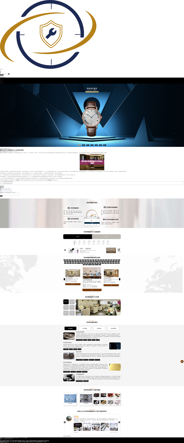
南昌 (99, 261)
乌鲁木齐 (96, 264)
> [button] (119, 422)
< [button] (64, 422)
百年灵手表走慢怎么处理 (7, 183)
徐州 (81, 261)
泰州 (84, 264)
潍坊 (91, 261)
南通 (65, 261)
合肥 (68, 261)
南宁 (102, 261)
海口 (100, 264)
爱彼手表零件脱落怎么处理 (8, 181)
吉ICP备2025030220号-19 (8, 438)
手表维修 (1, 148)
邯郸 (118, 261)
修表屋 (26, 437)
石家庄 (108, 261)
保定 (116, 261)
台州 (93, 264)
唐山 (78, 261)
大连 (83, 261)
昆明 (88, 261)
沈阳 (105, 261)
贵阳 (93, 261)
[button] (64, 279)
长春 (111, 261)
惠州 (86, 264)
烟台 (75, 261)
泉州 (70, 261)
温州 (86, 261)
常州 (73, 261)
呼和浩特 (89, 264)
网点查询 (5, 148)
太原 (113, 261)
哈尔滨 (96, 261)
